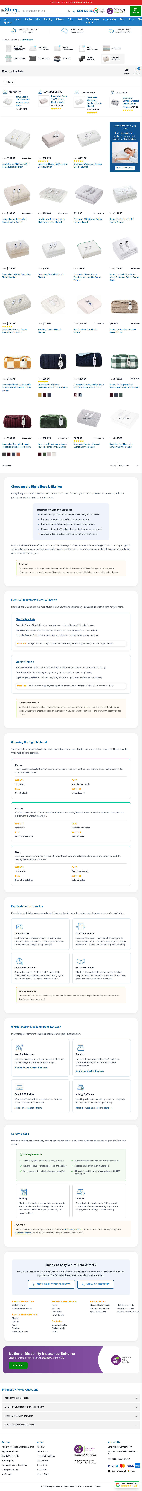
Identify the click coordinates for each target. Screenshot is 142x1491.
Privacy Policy (43, 1460)
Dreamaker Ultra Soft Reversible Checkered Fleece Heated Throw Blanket (16, 388)
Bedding (13, 40)
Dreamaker (57, 1311)
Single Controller (59, 1325)
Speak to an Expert (98, 1284)
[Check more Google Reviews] (118, 1485)
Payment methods (10, 1451)
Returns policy (8, 1460)
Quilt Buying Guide (125, 1305)
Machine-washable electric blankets (94, 1108)
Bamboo (16, 1328)
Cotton (15, 1321)
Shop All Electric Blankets (53, 1284)
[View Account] (123, 11)
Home (4, 40)
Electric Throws (25, 661)
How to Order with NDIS (128, 1311)
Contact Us (42, 1465)
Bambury (56, 1308)
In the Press (42, 1451)
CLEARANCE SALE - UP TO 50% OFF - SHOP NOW (71, 2)
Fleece (15, 1318)
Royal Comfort (59, 1315)
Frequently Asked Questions (14, 1465)
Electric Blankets (26, 619)
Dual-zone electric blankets (90, 1071)
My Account (7, 1474)
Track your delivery (10, 1470)
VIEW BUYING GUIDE (124, 168)
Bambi (55, 1305)
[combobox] (46, 11)
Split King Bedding (98, 1311)
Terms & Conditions (46, 1456)
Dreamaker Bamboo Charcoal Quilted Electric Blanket (131, 102)
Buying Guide (43, 1474)
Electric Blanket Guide (100, 1305)
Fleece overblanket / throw (28, 1108)
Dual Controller (58, 1328)
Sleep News (42, 1470)
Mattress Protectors (99, 1308)
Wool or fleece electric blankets (31, 1067)
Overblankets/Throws (22, 1308)
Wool (14, 1325)
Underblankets (18, 1305)
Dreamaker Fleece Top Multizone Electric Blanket (59, 99)
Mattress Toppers (125, 1308)
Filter (10, 82)
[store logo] (10, 11)
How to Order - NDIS (10, 1456)
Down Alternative (20, 1331)
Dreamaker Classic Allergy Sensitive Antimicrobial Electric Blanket (88, 277)
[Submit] (69, 11)
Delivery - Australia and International (18, 1447)
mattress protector (74, 1229)
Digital (54, 1331)
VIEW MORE (18, 1365)
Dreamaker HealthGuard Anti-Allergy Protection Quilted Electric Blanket (125, 277)
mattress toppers (23, 1233)
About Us (41, 1447)
